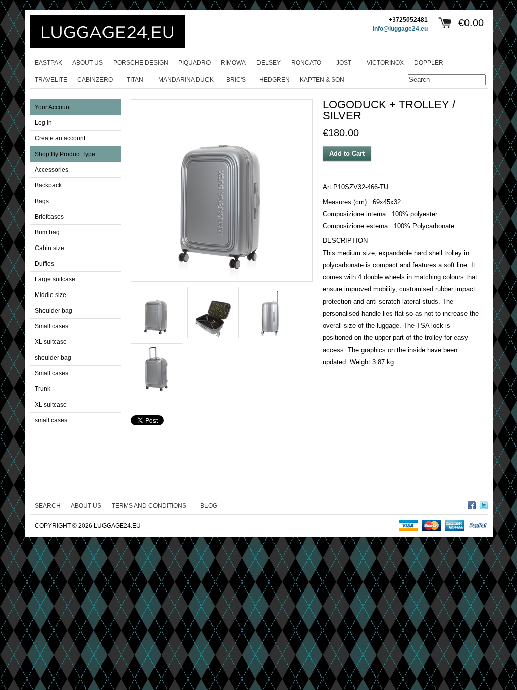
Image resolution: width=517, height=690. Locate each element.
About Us (86, 505)
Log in (43, 122)
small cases (51, 420)
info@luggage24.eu (400, 28)
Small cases (51, 326)
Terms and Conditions (149, 505)
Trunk (42, 388)
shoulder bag (53, 357)
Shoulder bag (53, 310)
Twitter (484, 503)
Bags (42, 201)
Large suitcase (55, 279)
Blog (208, 505)
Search (48, 505)
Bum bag (47, 232)
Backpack (48, 185)
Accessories (51, 169)
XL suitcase (51, 342)
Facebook (472, 503)
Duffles (44, 263)
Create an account (60, 138)
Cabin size (49, 248)
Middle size (50, 295)
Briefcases (49, 216)
